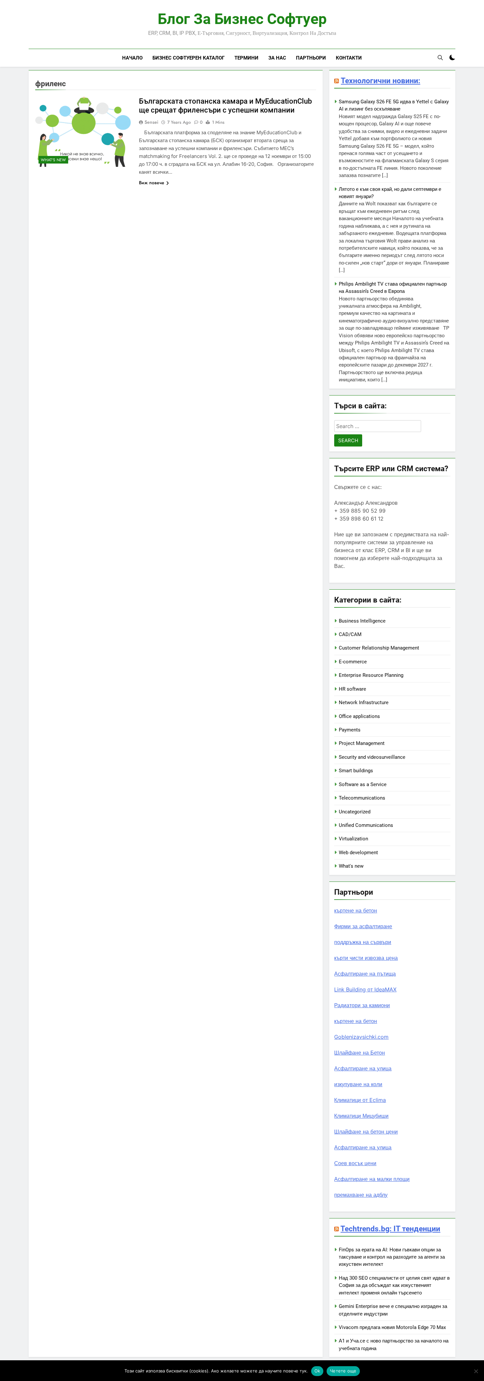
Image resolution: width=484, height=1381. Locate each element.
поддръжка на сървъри (362, 942)
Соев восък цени (355, 1163)
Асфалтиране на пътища (365, 973)
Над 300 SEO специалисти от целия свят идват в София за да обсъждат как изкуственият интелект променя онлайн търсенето (394, 1285)
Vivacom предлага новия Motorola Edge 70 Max (392, 1327)
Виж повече (151, 182)
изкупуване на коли (358, 1084)
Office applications (359, 716)
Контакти (349, 58)
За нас (277, 58)
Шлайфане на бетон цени (366, 1131)
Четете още (343, 1370)
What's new (53, 160)
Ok (317, 1370)
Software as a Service (363, 784)
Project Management (362, 743)
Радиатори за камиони (362, 1005)
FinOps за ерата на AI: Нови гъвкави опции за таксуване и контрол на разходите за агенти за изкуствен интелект (392, 1257)
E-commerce (353, 662)
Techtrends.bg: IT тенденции (390, 1228)
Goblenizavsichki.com (361, 1037)
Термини (246, 58)
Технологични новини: (380, 80)
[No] (475, 1371)
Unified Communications (366, 825)
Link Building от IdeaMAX (365, 989)
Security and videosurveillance (372, 757)
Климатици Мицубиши (361, 1115)
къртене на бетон (355, 910)
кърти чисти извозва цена (366, 958)
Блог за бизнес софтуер (242, 19)
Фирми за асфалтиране (363, 926)
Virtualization (353, 839)
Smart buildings (356, 771)
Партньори (311, 58)
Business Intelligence (362, 621)
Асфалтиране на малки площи (372, 1179)
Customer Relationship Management (379, 648)
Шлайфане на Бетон (359, 1052)
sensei (151, 122)
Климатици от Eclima (360, 1100)
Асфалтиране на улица (362, 1068)
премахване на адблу (361, 1194)
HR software (352, 689)
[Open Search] (440, 57)
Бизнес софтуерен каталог (188, 58)
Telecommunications (362, 798)
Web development (358, 853)
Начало (132, 58)
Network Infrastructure (364, 702)
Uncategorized (354, 812)
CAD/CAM (350, 634)
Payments (350, 730)
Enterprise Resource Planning (371, 675)
